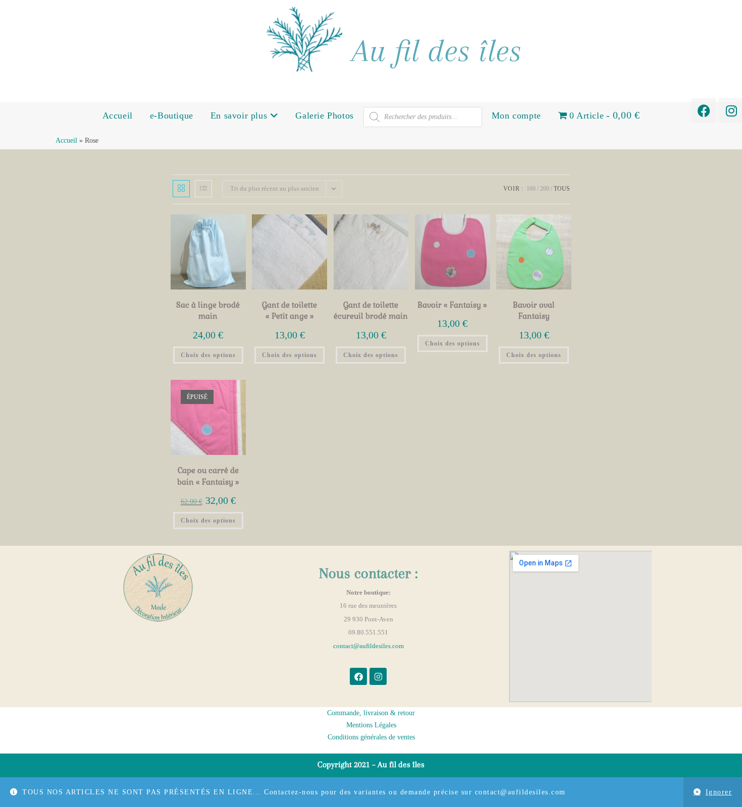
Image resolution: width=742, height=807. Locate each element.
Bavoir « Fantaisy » (452, 305)
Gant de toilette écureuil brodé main (371, 310)
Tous (562, 188)
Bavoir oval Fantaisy (534, 310)
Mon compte (516, 115)
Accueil (117, 115)
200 (544, 188)
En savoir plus (240, 115)
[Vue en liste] (203, 188)
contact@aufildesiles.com (368, 646)
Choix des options (208, 355)
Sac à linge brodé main (208, 310)
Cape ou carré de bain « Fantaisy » (208, 476)
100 (531, 188)
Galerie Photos (324, 115)
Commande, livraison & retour (371, 713)
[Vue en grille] (181, 188)
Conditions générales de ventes (371, 737)
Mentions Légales (371, 725)
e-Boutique (171, 115)
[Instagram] (378, 676)
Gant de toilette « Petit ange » (289, 310)
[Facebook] (703, 110)
